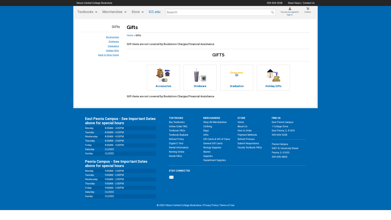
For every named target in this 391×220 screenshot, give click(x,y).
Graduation (113, 46)
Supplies (208, 156)
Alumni (206, 151)
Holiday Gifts (112, 50)
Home (130, 35)
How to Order (245, 130)
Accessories (112, 37)
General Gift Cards (213, 143)
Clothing (207, 126)
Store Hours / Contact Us (301, 3)
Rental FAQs (175, 156)
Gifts (205, 134)
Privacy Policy (210, 205)
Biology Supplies (212, 147)
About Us (242, 126)
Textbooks (85, 12)
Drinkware (114, 41)
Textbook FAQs (177, 130)
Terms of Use (227, 205)
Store (136, 12)
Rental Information (178, 147)
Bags (206, 130)
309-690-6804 (279, 156)
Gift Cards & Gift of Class (216, 139)
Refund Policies (246, 139)
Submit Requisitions (248, 143)
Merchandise (112, 12)
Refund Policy (176, 139)
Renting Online (176, 151)
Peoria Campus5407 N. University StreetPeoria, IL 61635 (285, 148)
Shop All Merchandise (215, 122)
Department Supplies (214, 160)
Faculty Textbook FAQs (250, 147)
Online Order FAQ (178, 126)
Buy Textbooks (177, 122)
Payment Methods (247, 134)
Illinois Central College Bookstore (94, 3)
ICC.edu (155, 12)
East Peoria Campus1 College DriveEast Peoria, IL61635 (283, 126)
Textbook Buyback (178, 134)
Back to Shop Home (108, 55)
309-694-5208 (274, 3)
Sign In (290, 15)
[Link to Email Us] (171, 178)
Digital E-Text (176, 143)
